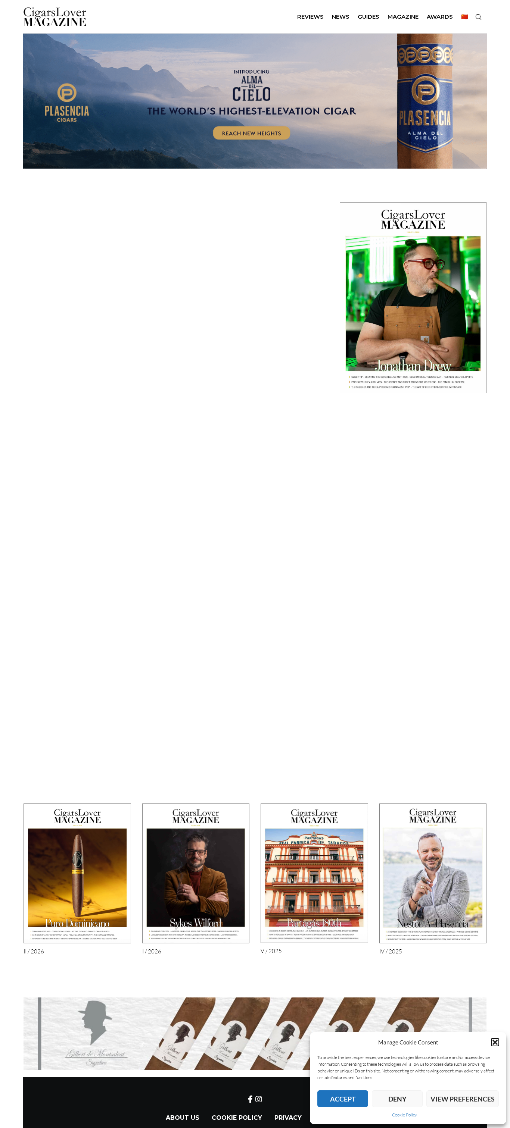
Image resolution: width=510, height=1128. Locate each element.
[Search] (478, 17)
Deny (397, 1099)
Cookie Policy (404, 1115)
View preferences (462, 1099)
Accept (343, 1099)
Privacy (288, 1117)
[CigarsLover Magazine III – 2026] (413, 297)
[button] (495, 1042)
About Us (182, 1117)
